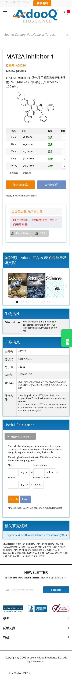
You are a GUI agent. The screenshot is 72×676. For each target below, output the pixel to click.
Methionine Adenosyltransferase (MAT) (44, 535)
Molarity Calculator (20, 436)
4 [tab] (33, 302)
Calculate (14, 499)
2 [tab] (22, 302)
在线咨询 (42, 3)
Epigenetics (12, 535)
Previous (6, 286)
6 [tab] (43, 302)
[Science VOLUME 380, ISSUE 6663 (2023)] (17, 285)
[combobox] (36, 34)
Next (66, 286)
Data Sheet (23, 233)
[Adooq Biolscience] (36, 16)
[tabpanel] (17, 285)
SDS (42, 233)
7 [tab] (48, 302)
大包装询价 (52, 184)
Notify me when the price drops (21, 195)
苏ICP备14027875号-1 (20, 672)
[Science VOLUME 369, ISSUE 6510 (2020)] (36, 285)
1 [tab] (17, 302)
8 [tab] (54, 302)
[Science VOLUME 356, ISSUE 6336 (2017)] (54, 285)
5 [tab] (38, 302)
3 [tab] (27, 302)
